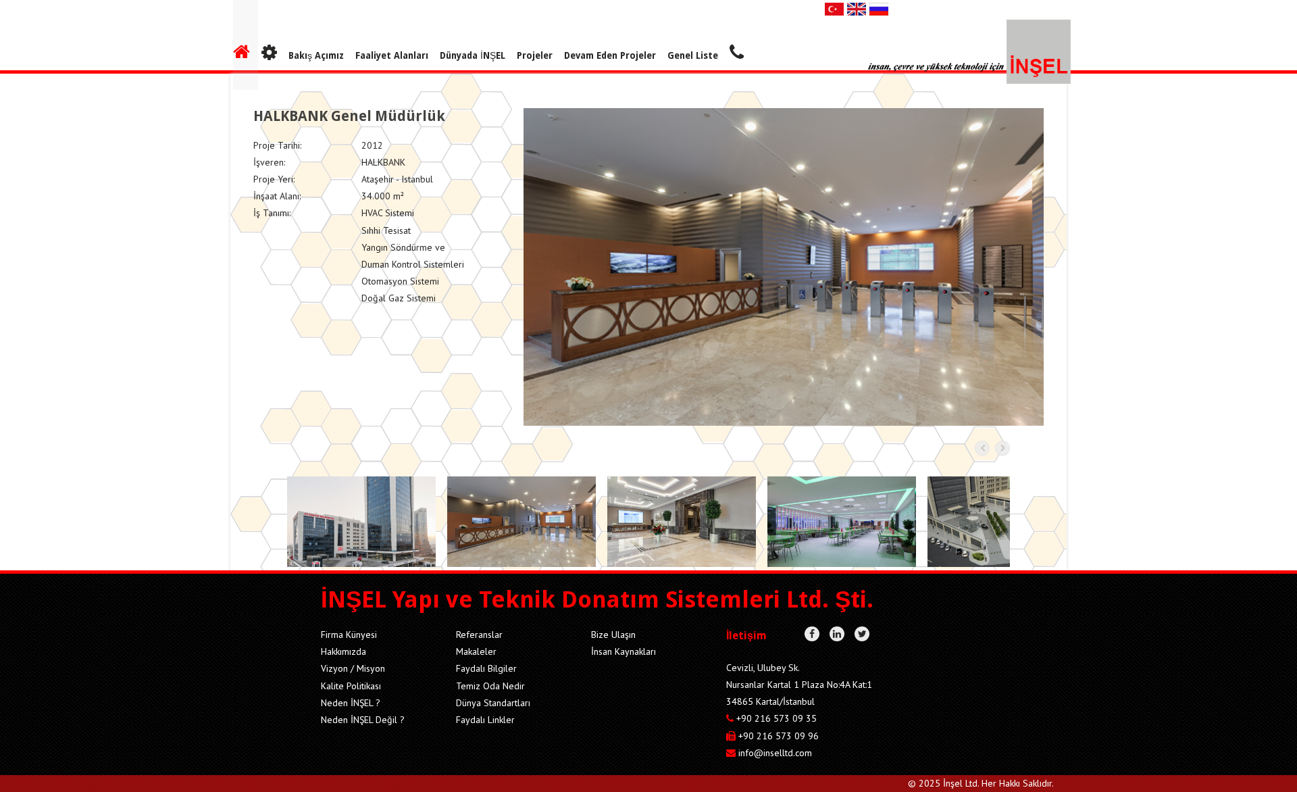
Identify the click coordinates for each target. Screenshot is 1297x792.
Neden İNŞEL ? (350, 703)
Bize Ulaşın (613, 634)
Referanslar (479, 634)
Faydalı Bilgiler (486, 668)
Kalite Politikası (351, 686)
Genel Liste (692, 55)
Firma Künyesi (349, 634)
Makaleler (476, 651)
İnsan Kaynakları (623, 651)
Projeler (535, 55)
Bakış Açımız (316, 55)
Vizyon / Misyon (353, 668)
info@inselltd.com (775, 753)
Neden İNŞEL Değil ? (363, 720)
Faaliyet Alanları (391, 55)
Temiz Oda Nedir (490, 686)
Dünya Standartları (493, 703)
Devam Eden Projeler (610, 55)
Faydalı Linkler (485, 720)
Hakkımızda (343, 651)
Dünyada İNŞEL (472, 55)
